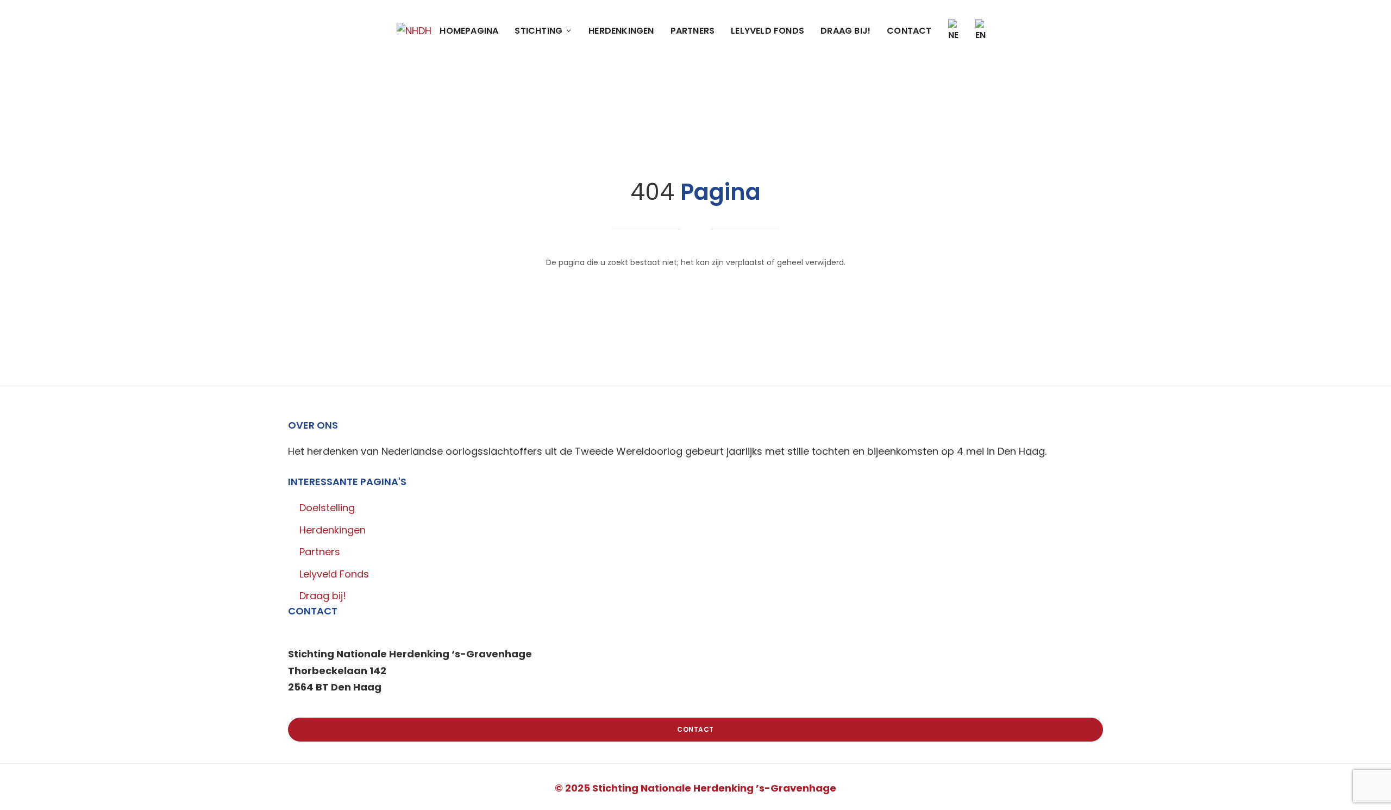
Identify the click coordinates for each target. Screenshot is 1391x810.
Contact (909, 30)
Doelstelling (327, 507)
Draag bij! (845, 30)
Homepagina (469, 30)
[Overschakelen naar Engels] (980, 31)
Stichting (538, 30)
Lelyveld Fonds (767, 30)
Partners (693, 30)
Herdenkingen (621, 30)
